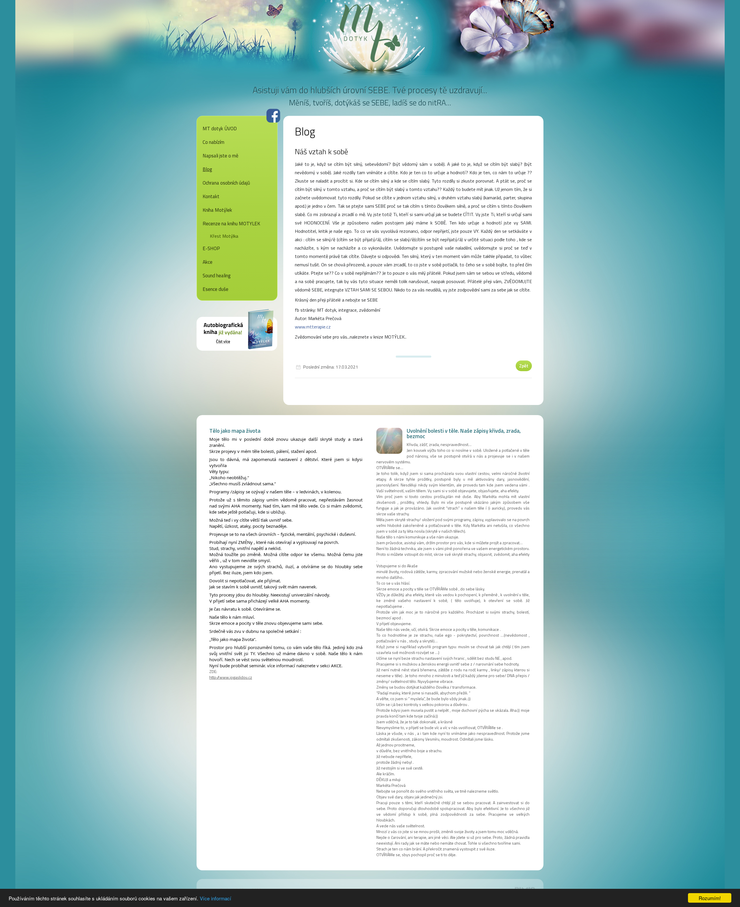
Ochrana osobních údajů (226, 183)
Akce (207, 262)
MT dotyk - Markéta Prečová (370, 33)
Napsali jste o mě (220, 155)
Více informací (215, 898)
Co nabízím (213, 142)
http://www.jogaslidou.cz (230, 677)
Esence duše (215, 289)
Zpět (523, 365)
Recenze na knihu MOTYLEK (231, 223)
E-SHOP (211, 248)
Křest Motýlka (224, 236)
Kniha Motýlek (217, 210)
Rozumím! (710, 898)
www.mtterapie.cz (313, 326)
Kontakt (211, 196)
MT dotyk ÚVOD (220, 128)
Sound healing (217, 275)
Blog (207, 169)
